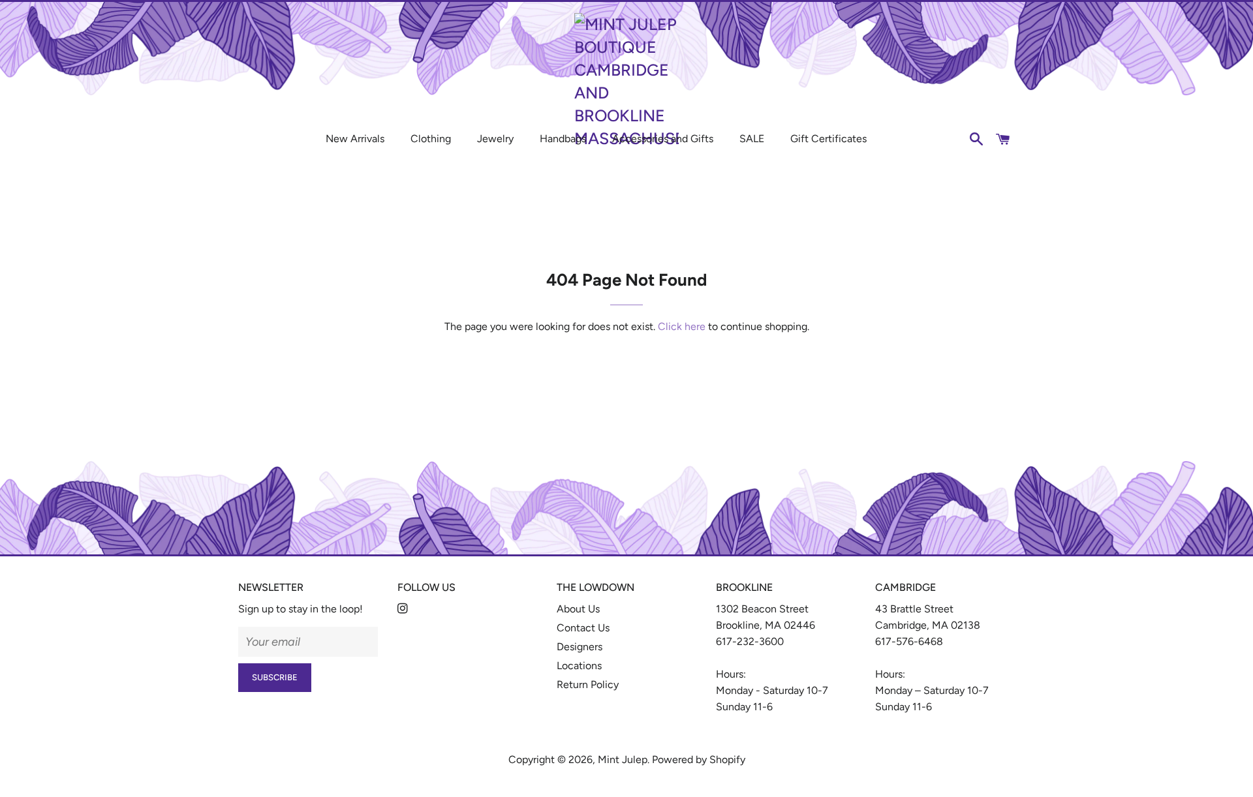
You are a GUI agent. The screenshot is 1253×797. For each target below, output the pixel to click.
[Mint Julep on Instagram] (403, 609)
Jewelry (495, 138)
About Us (578, 609)
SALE (751, 138)
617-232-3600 (750, 641)
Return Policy (588, 684)
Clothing (430, 138)
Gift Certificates (828, 138)
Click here (681, 326)
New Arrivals (355, 138)
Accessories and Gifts (662, 138)
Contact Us (583, 628)
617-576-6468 (909, 641)
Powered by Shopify (698, 759)
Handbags (563, 138)
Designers (579, 646)
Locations (579, 665)
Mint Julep (622, 759)
